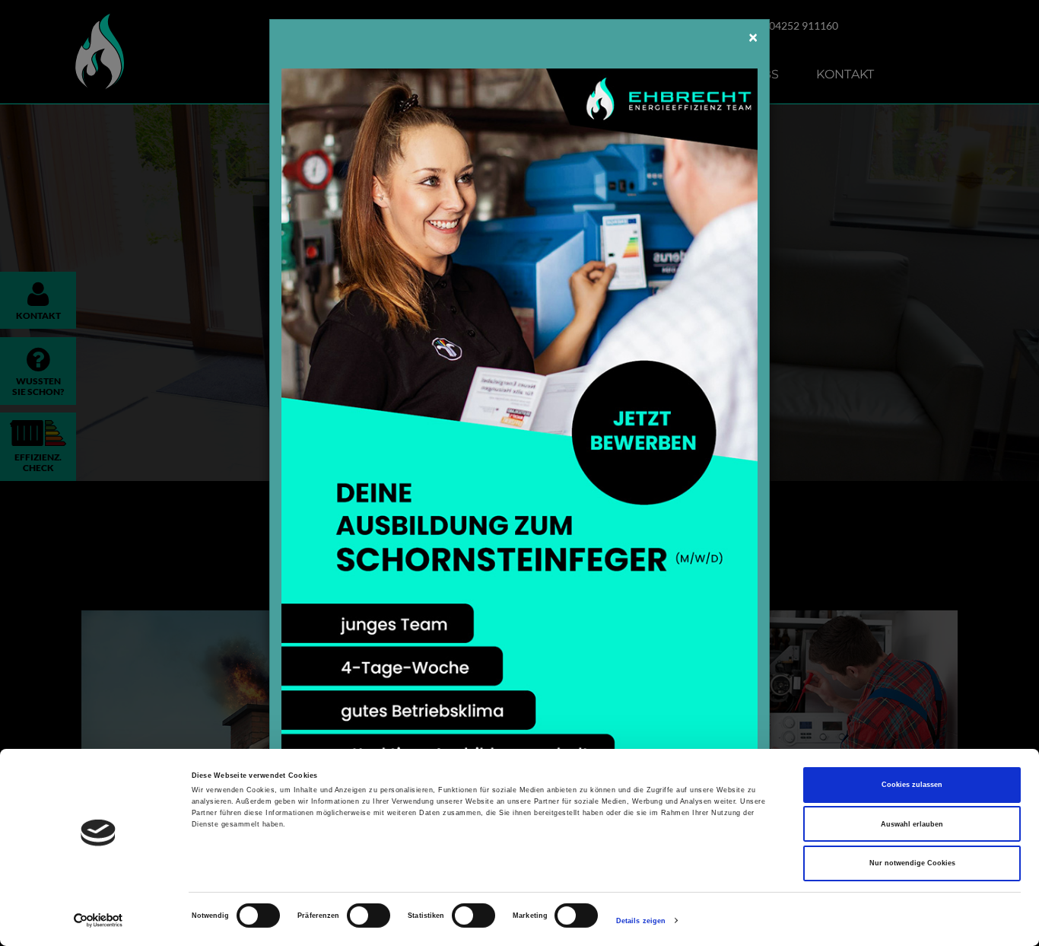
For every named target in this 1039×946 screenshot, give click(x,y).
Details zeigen (641, 921)
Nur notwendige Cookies (912, 863)
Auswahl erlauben (912, 824)
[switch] (368, 915)
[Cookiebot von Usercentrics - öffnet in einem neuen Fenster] (98, 920)
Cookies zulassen (912, 784)
